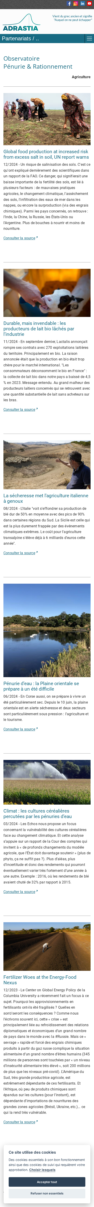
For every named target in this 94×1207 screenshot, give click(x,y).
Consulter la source (19, 238)
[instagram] (75, 3)
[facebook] (69, 3)
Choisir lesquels (42, 1170)
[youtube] (89, 3)
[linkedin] (82, 3)
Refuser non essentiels (47, 1193)
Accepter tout (47, 1182)
